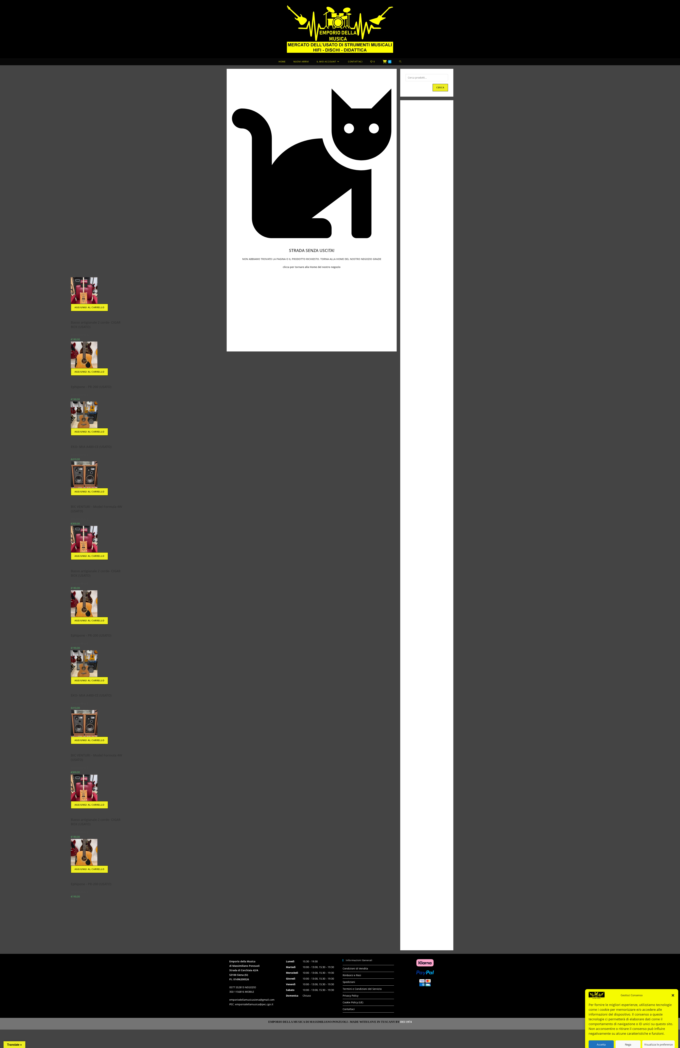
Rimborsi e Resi (352, 975)
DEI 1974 (406, 1021)
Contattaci (349, 1009)
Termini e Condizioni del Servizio (362, 989)
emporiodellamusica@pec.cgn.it (254, 1004)
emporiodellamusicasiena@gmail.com (251, 999)
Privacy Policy (641, 1042)
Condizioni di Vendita (355, 968)
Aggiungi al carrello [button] (36, 307)
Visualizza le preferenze (658, 1034)
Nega (628, 1034)
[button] (673, 985)
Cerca (440, 87)
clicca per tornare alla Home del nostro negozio (312, 267)
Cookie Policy (620, 1042)
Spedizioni (349, 982)
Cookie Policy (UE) (353, 1002)
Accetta (601, 1034)
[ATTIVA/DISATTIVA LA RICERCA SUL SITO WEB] (400, 61)
